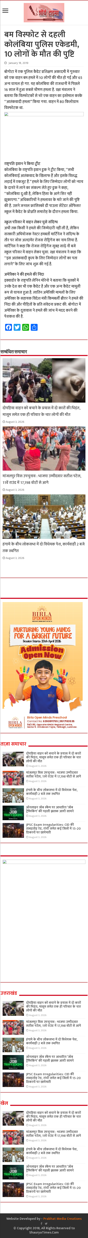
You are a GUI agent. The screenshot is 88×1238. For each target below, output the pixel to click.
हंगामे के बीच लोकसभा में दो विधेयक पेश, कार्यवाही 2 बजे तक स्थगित (52, 792)
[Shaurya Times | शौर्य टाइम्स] (44, 12)
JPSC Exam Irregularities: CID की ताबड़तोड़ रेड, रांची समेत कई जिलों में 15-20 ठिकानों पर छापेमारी (53, 828)
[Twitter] (46, 1223)
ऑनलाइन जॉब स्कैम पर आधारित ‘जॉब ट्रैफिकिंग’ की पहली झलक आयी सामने (50, 809)
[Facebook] (41, 1223)
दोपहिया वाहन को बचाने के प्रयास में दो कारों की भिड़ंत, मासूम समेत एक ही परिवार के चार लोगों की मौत (41, 411)
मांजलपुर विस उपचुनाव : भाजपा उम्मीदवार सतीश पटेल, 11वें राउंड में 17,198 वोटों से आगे (42, 479)
